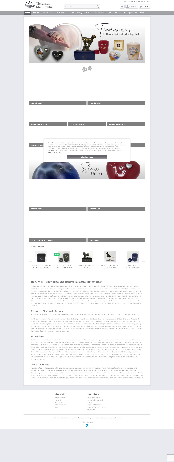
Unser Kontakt (60, 398)
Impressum (91, 410)
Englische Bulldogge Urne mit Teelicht (87, 266)
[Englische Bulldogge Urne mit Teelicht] (87, 257)
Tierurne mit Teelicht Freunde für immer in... (133, 266)
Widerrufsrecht (60, 405)
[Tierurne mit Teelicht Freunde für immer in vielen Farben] (133, 257)
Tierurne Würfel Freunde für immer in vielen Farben (41, 266)
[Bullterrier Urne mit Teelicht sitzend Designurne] (110, 257)
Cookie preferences (93, 398)
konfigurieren (52, 150)
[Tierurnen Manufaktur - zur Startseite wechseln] (40, 5)
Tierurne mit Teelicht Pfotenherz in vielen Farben (64, 266)
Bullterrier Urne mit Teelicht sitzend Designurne (109, 266)
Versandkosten (82, 418)
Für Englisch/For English (95, 400)
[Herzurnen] (87, 42)
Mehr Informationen (54, 152)
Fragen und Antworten (94, 405)
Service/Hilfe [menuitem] (144, 2)
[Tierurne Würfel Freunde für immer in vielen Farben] (41, 257)
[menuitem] (82, 7)
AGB (56, 407)
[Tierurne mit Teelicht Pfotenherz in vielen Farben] (64, 257)
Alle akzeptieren (87, 157)
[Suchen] (98, 7)
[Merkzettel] (122, 7)
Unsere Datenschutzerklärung (97, 407)
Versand (58, 400)
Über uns (90, 402)
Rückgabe (58, 402)
